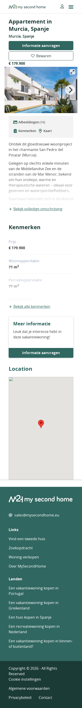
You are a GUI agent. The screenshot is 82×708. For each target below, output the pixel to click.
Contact (45, 697)
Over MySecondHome (27, 566)
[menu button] (71, 7)
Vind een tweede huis (27, 538)
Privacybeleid (20, 697)
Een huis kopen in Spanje (30, 617)
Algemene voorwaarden (29, 688)
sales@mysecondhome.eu (36, 515)
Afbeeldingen (31, 122)
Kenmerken (27, 131)
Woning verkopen (24, 557)
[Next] (70, 90)
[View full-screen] (72, 72)
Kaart (48, 131)
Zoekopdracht (21, 547)
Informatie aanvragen (41, 45)
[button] (41, 424)
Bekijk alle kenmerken (31, 306)
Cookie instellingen (25, 679)
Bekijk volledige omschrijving (37, 208)
